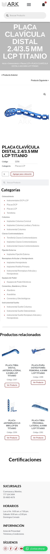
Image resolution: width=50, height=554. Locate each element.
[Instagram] (5, 548)
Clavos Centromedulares (12, 233)
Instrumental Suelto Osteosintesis (21, 311)
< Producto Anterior (9, 75)
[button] (29, 4)
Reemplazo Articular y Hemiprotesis (17, 258)
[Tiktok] (16, 548)
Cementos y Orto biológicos (18, 298)
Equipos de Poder (9, 278)
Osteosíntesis (13, 63)
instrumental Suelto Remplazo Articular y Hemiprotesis (24, 316)
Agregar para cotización (22, 174)
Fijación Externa (9, 250)
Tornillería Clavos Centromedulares (22, 237)
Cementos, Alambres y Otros (14, 286)
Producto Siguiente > (40, 80)
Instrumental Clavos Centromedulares (23, 246)
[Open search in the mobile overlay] (25, 15)
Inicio (4, 63)
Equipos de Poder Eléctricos (19, 282)
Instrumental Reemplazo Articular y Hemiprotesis (22, 272)
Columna (6, 217)
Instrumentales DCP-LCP (18, 200)
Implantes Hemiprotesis (17, 262)
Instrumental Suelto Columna (19, 307)
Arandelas (11, 294)
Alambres (11, 290)
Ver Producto (12, 385)
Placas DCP (12, 204)
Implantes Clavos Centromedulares (22, 242)
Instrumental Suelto (10, 302)
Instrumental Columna (16, 229)
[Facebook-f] (10, 548)
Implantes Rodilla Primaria (18, 266)
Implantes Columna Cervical (19, 221)
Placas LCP (25, 63)
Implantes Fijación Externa (18, 254)
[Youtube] (21, 548)
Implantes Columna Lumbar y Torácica (23, 225)
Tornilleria (11, 213)
